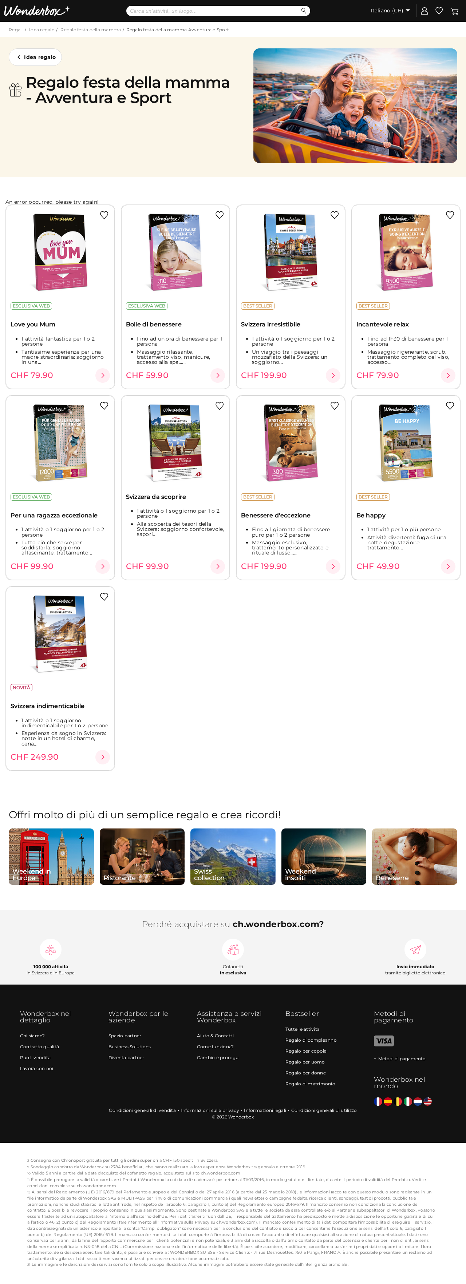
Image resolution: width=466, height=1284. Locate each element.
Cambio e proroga (217, 1057)
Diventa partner (126, 1057)
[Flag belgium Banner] (398, 1101)
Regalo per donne (305, 1073)
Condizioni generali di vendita (142, 1110)
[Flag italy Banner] (388, 1101)
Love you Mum (33, 324)
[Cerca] (304, 10)
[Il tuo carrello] (454, 10)
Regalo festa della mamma (90, 29)
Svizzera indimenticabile (47, 706)
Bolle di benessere (154, 324)
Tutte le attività (302, 1029)
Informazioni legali (265, 1110)
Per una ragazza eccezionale (54, 515)
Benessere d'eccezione (276, 515)
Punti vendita (35, 1057)
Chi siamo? (32, 1035)
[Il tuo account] (424, 10)
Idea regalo (41, 29)
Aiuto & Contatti (215, 1035)
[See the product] (102, 375)
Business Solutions (129, 1046)
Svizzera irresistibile (271, 324)
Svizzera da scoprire (156, 496)
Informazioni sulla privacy (210, 1110)
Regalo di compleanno (311, 1040)
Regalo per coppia (306, 1051)
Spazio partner (125, 1035)
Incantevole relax (382, 324)
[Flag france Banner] (378, 1101)
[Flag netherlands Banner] (418, 1101)
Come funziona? (215, 1046)
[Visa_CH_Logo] (384, 1045)
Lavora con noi (37, 1068)
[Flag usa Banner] (427, 1101)
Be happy (371, 515)
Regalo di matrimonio (310, 1083)
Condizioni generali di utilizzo (324, 1110)
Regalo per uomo (305, 1062)
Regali (16, 29)
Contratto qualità (39, 1046)
